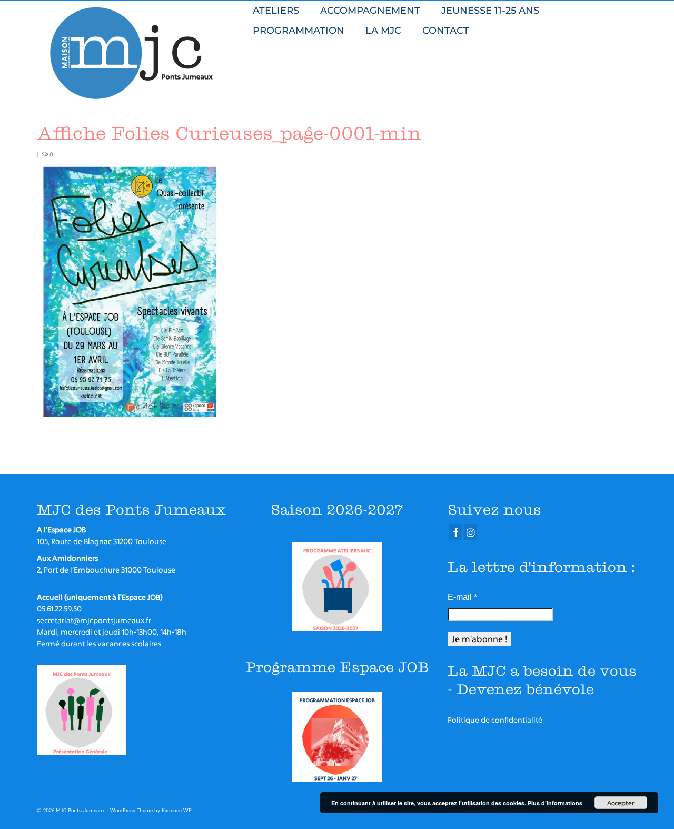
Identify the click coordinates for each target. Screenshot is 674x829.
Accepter (621, 802)
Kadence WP (177, 810)
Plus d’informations (555, 803)
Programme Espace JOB (337, 667)
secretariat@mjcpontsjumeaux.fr (94, 620)
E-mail (462, 597)
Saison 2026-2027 (337, 509)
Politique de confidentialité (495, 720)
